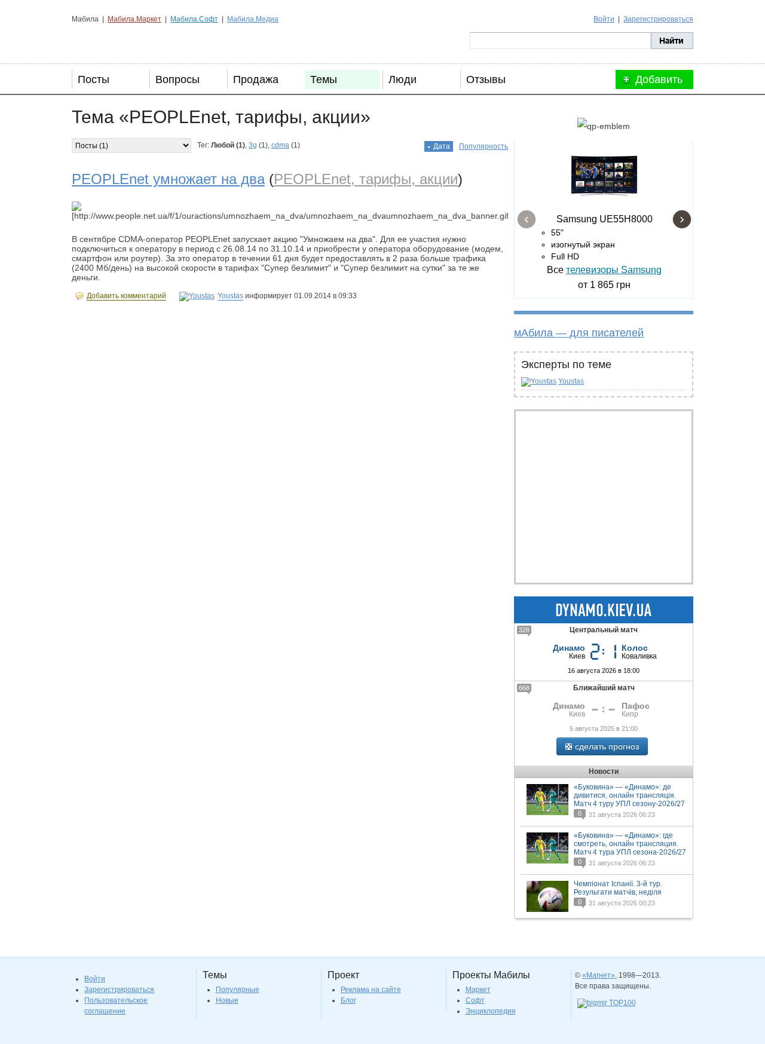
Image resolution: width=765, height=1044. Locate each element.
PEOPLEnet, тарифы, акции (366, 179)
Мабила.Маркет (134, 19)
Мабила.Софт (194, 19)
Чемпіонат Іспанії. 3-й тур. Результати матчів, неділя (618, 888)
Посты (93, 79)
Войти (603, 19)
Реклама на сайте (371, 989)
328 (524, 629)
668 (524, 687)
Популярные (237, 989)
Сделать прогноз (607, 746)
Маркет (478, 989)
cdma (280, 145)
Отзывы (486, 79)
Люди (402, 79)
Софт (475, 1000)
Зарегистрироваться (658, 19)
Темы (323, 79)
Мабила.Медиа (253, 19)
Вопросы (177, 79)
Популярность (483, 146)
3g (253, 145)
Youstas (571, 381)
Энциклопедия (491, 1011)
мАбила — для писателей (579, 333)
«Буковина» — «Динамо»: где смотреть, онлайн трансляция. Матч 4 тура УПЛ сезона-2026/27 (630, 843)
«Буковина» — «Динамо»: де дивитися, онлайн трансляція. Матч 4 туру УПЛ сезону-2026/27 (629, 795)
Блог (348, 1000)
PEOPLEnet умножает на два (168, 179)
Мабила (132, 40)
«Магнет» (598, 975)
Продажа (256, 79)
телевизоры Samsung (614, 270)
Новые (227, 1000)
